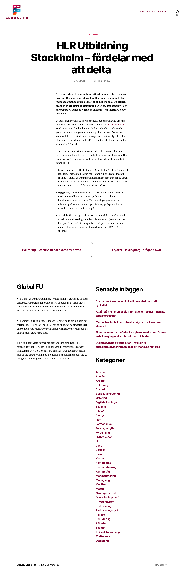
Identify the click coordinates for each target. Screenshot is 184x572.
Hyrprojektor (104, 437)
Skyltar (100, 527)
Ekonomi (101, 406)
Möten (100, 488)
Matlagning (103, 480)
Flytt (98, 419)
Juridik (100, 449)
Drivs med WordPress (50, 565)
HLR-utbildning (116, 124)
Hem (142, 11)
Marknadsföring (106, 475)
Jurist (99, 454)
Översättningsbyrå (107, 497)
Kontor (100, 458)
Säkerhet (101, 523)
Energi (100, 415)
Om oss (151, 11)
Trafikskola (103, 536)
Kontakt (162, 11)
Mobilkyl (101, 484)
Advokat (101, 372)
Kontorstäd (103, 471)
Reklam (100, 514)
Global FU (31, 565)
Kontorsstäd (103, 462)
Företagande (104, 424)
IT (97, 441)
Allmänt (100, 376)
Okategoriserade (106, 493)
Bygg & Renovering (108, 393)
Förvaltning (103, 432)
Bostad (100, 389)
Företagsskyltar (106, 428)
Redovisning (103, 506)
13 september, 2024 (102, 81)
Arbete (100, 380)
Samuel (82, 81)
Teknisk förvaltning (108, 532)
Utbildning (92, 34)
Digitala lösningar (107, 402)
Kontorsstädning (106, 467)
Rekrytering (103, 519)
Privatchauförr (105, 501)
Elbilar (100, 411)
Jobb (99, 445)
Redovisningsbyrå (107, 510)
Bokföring (102, 385)
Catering (101, 398)
